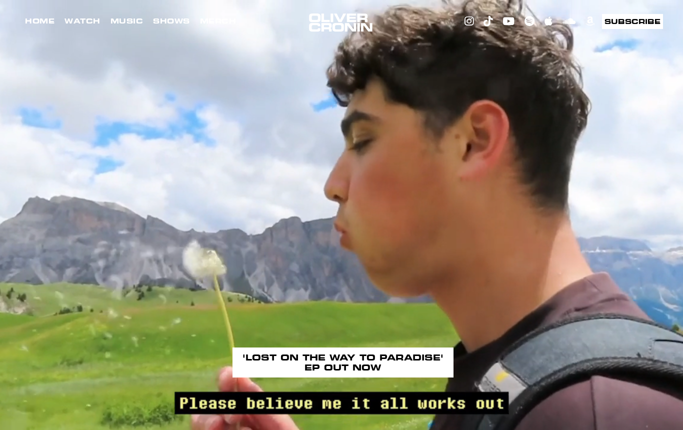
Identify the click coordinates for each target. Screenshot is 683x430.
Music (127, 21)
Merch (218, 21)
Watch (82, 21)
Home (39, 21)
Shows (171, 21)
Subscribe (632, 21)
